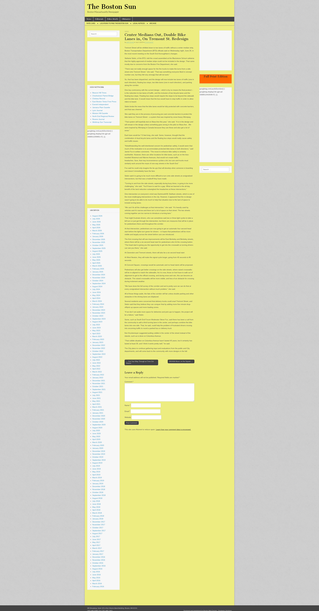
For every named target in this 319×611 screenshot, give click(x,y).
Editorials (99, 19)
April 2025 (96, 263)
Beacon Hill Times (99, 93)
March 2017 (97, 548)
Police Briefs (112, 19)
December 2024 (98, 275)
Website (128, 417)
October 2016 (97, 563)
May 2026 (96, 225)
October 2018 (97, 492)
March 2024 (97, 301)
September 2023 (99, 319)
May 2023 (96, 331)
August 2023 (97, 322)
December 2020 (98, 416)
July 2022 (96, 360)
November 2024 (98, 278)
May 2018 (96, 507)
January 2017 (97, 554)
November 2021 (98, 383)
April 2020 (96, 439)
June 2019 (96, 469)
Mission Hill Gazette (100, 113)
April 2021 (96, 404)
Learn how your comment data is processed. (173, 429)
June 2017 (96, 539)
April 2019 (96, 475)
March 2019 (97, 478)
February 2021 (98, 410)
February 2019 (98, 481)
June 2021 (96, 398)
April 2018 (96, 510)
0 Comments (149, 42)
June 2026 (96, 222)
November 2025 (98, 242)
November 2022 (98, 348)
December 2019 (98, 451)
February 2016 (98, 586)
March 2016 (97, 583)
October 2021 (97, 386)
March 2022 (97, 372)
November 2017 (98, 525)
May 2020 (96, 436)
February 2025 (98, 269)
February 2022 (98, 375)
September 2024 (99, 283)
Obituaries (126, 19)
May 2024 (96, 295)
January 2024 (97, 307)
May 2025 (96, 260)
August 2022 (97, 357)
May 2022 (96, 366)
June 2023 (96, 328)
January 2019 (97, 484)
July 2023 (96, 325)
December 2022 (98, 345)
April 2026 (96, 228)
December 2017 (98, 522)
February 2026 (98, 234)
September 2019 (99, 460)
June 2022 (96, 363)
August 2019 (97, 463)
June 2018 (96, 504)
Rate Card (91, 23)
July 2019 (96, 466)
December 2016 (98, 557)
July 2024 (96, 289)
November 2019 (98, 454)
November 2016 (98, 560)
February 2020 (98, 445)
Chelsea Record (98, 99)
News (89, 19)
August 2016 (97, 569)
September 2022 (99, 354)
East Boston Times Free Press (104, 102)
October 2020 (97, 422)
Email (127, 411)
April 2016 (96, 580)
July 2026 (96, 219)
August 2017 (97, 533)
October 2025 (97, 245)
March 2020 (97, 442)
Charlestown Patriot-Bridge (103, 96)
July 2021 (96, 395)
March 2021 (97, 407)
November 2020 (98, 419)
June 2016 (96, 575)
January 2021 (97, 413)
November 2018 (98, 489)
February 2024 (98, 304)
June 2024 (96, 292)
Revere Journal (98, 119)
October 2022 (97, 351)
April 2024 (96, 298)
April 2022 (96, 369)
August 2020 (97, 428)
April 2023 (96, 334)
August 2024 (97, 286)
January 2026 (97, 236)
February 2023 (98, 339)
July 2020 (96, 430)
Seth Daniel (130, 42)
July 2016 (96, 572)
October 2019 (97, 457)
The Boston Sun (111, 6)
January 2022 (97, 378)
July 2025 (96, 254)
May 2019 (96, 472)
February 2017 (98, 551)
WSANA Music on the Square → (181, 361)
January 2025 (97, 272)
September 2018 (99, 495)
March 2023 (97, 336)
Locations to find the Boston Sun (114, 23)
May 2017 (96, 542)
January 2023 (97, 342)
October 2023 (97, 316)
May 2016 (96, 578)
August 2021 (97, 392)
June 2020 (96, 433)
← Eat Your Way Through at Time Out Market (140, 362)
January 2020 (97, 448)
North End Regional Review (103, 116)
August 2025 (97, 251)
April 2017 (96, 545)
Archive (153, 23)
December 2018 (98, 486)
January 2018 (97, 519)
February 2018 (98, 516)
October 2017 (97, 528)
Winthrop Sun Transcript (101, 122)
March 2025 (97, 266)
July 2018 (96, 501)
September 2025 (99, 248)
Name (127, 405)
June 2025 (96, 257)
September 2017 (99, 531)
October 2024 (97, 281)
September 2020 (99, 425)
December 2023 (98, 310)
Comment (129, 382)
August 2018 (97, 498)
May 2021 (96, 401)
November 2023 (98, 313)
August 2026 (97, 216)
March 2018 (97, 513)
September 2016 (99, 566)
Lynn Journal (97, 110)
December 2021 (98, 381)
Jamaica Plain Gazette (101, 107)
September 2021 (99, 389)
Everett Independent (100, 104)
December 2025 (98, 239)
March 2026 (97, 231)
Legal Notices (139, 23)
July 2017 (96, 536)
